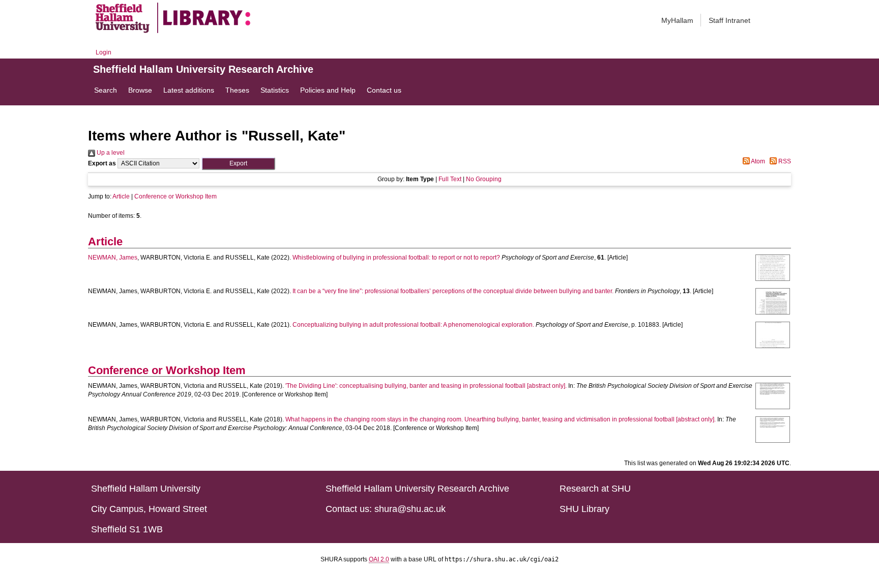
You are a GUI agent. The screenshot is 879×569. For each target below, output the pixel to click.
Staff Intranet (729, 20)
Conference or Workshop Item (175, 196)
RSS (784, 161)
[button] (238, 163)
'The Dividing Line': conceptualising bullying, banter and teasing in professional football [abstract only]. (426, 385)
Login (103, 52)
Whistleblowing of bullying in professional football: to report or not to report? (396, 257)
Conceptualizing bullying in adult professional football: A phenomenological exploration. (413, 324)
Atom (757, 161)
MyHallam (677, 20)
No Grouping (484, 179)
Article (121, 196)
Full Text (449, 179)
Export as (102, 163)
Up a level (110, 152)
